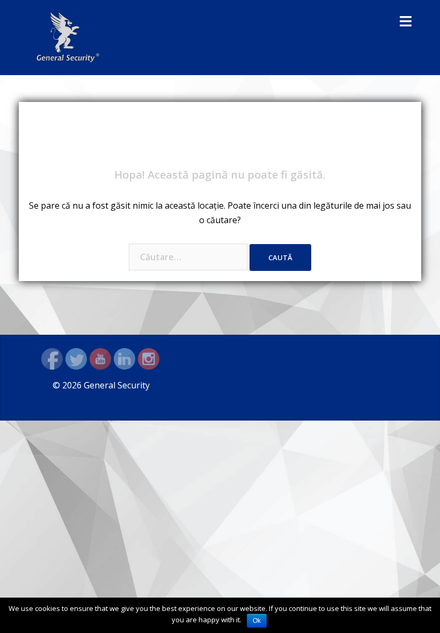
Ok (257, 620)
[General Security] (68, 36)
